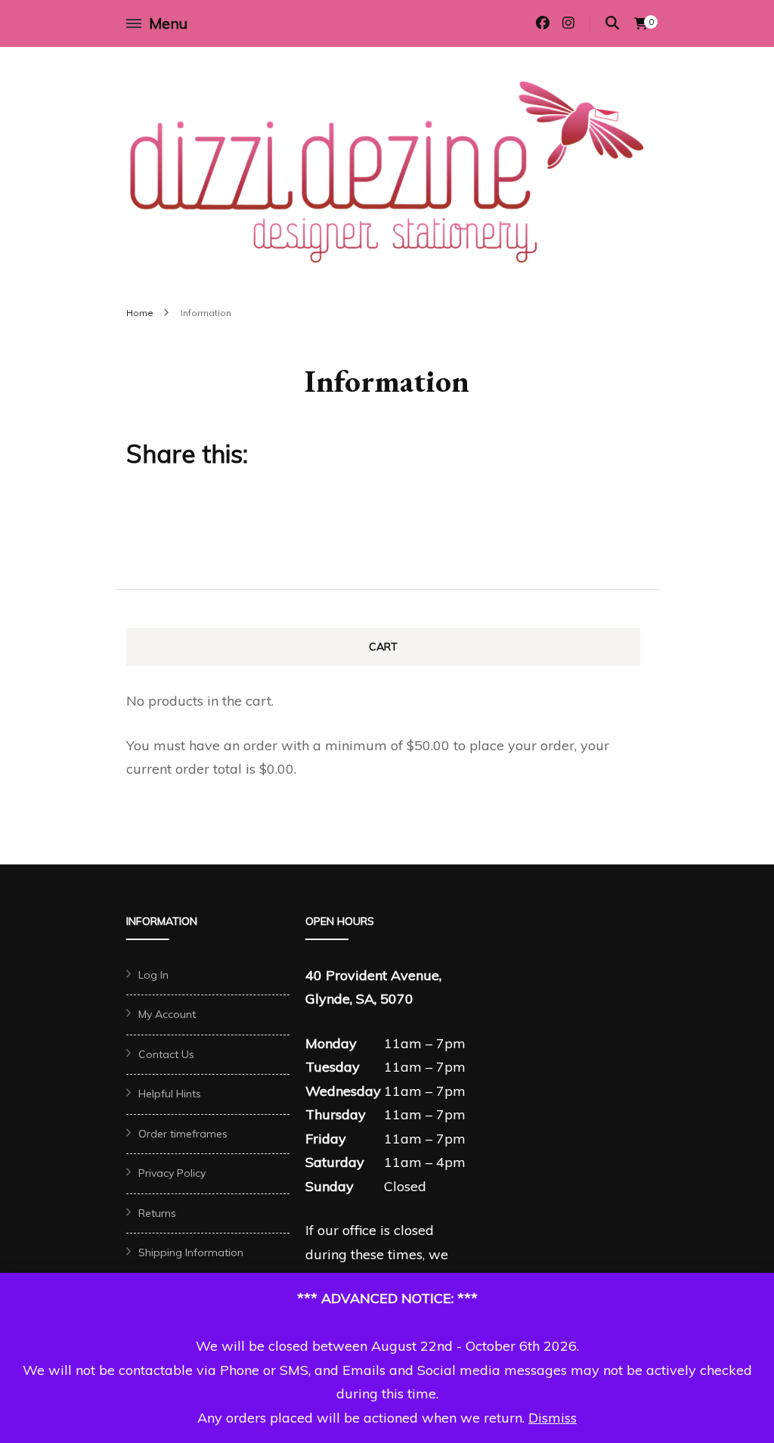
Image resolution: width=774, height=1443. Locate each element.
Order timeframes (183, 1133)
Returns (157, 1213)
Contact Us (166, 1054)
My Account (167, 1014)
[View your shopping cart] (641, 23)
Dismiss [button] (552, 1417)
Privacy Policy (172, 1173)
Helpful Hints (169, 1093)
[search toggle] (612, 23)
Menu (168, 23)
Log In (153, 975)
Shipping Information (190, 1252)
